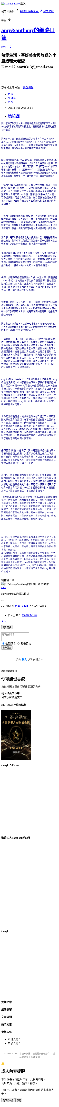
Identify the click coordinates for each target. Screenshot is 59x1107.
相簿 (10, 94)
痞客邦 (19, 606)
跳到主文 (6, 47)
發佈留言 (7, 647)
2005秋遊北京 (29, 615)
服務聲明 (35, 1057)
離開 (19, 1100)
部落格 (12, 98)
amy (3, 587)
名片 (10, 102)
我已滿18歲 (8, 1100)
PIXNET (15, 1053)
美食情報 (28, 87)
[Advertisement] (29, 800)
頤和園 (14, 116)
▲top (4, 621)
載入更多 (7, 627)
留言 (26, 606)
